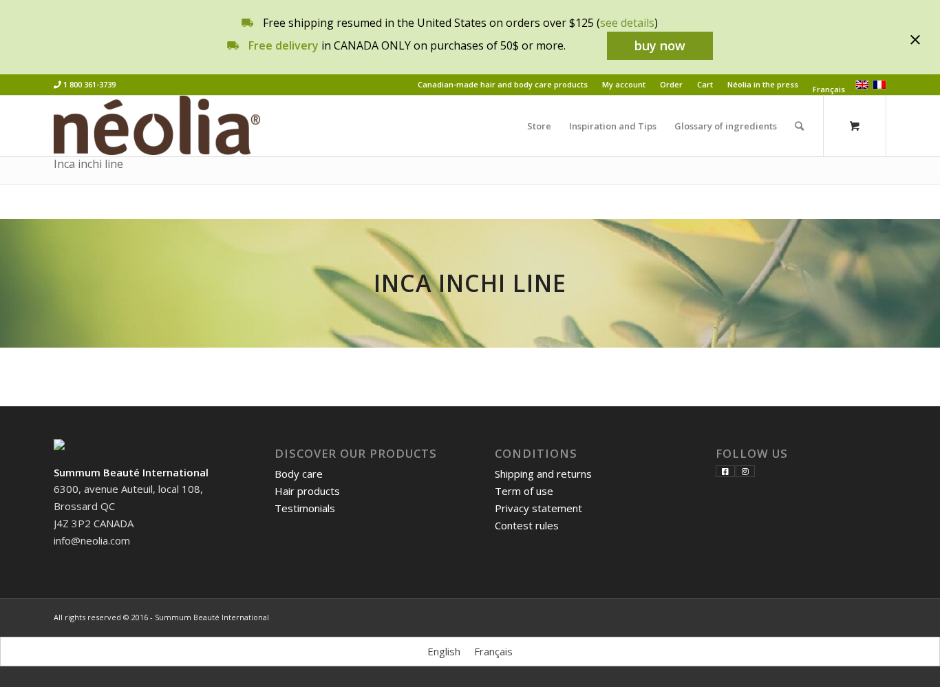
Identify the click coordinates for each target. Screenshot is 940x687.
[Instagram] (745, 471)
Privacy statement (538, 508)
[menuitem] (503, 84)
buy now (659, 45)
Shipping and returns (543, 473)
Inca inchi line (88, 163)
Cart (705, 84)
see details (627, 22)
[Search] (799, 126)
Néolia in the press (762, 84)
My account (623, 84)
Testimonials (305, 508)
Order (671, 84)
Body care (299, 473)
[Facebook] (725, 471)
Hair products (307, 491)
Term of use (524, 491)
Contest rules (527, 525)
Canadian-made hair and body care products (503, 84)
